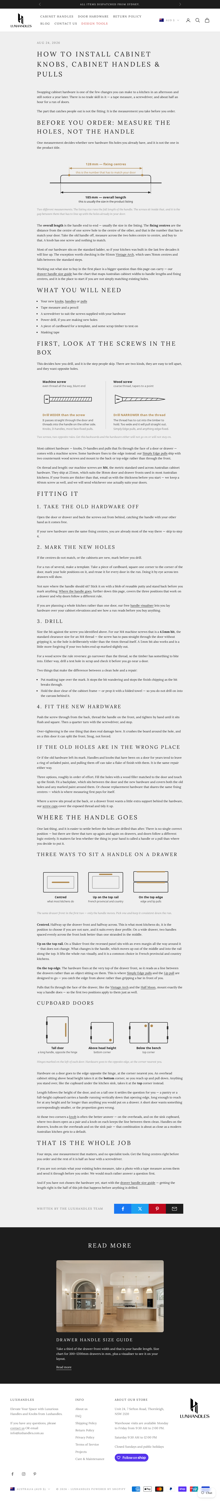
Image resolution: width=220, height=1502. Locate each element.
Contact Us (66, 23)
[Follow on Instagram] (23, 1474)
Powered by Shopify (108, 1489)
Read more (64, 1367)
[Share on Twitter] (139, 1208)
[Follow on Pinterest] (35, 1474)
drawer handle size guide (54, 274)
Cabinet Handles (57, 16)
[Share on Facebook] (122, 1208)
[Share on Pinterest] (157, 1208)
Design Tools (94, 23)
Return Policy (127, 16)
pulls (84, 301)
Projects (81, 1452)
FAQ (78, 1416)
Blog (45, 23)
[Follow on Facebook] (12, 1474)
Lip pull (169, 973)
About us (81, 1409)
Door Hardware (93, 16)
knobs (59, 301)
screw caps (50, 806)
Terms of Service (87, 1444)
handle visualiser (142, 605)
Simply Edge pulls (155, 453)
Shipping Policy (86, 1423)
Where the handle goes (75, 591)
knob (72, 1117)
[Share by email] (174, 1208)
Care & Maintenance (89, 1459)
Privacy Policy (84, 1437)
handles (70, 301)
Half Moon (148, 987)
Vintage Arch (125, 254)
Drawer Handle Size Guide (94, 1339)
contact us (17, 1428)
